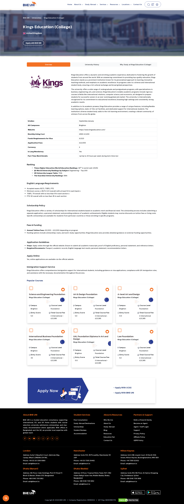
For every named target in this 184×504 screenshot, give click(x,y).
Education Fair (109, 437)
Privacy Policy (139, 433)
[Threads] (57, 438)
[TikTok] (48, 438)
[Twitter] (52, 438)
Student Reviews (80, 430)
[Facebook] (25, 438)
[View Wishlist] (153, 4)
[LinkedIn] (29, 438)
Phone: (34, 460)
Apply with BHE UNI (33, 43)
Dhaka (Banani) (30, 468)
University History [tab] (92, 64)
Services (103, 4)
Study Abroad (90, 4)
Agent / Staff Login (141, 426)
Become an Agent (140, 423)
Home (69, 4)
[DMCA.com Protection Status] (128, 500)
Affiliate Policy (139, 437)
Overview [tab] (48, 64)
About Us (78, 4)
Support (137, 430)
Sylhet (124, 468)
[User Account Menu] (157, 4)
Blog (105, 430)
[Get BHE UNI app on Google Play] (154, 492)
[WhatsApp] (43, 438)
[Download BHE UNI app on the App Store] (138, 492)
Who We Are (108, 420)
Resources (108, 433)
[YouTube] (34, 438)
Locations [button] (126, 4)
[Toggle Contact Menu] (6, 498)
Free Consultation (81, 420)
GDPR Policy (138, 440)
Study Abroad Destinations (84, 423)
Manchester (79, 450)
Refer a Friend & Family (143, 420)
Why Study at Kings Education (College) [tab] (135, 64)
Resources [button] (114, 4)
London (27, 450)
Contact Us (137, 4)
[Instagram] (38, 438)
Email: (31, 463)
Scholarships (79, 426)
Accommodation (80, 433)
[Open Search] (148, 4)
